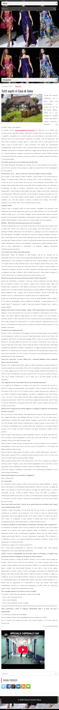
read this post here (40, 705)
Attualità (18, 87)
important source (30, 707)
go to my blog (44, 707)
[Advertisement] (29, 45)
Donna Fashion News (32, 700)
